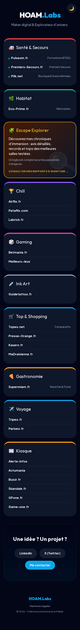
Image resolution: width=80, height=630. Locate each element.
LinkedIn (26, 553)
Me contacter (40, 565)
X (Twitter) (52, 553)
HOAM (40, 598)
